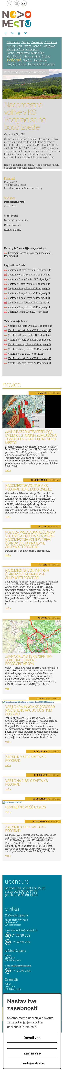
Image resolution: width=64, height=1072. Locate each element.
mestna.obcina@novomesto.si (24, 930)
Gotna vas (49, 46)
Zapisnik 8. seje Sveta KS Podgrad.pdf (29, 279)
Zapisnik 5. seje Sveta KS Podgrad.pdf (29, 293)
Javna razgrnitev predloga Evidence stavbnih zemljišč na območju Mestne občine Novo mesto (31, 437)
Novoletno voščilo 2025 (25, 807)
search (9, 3)
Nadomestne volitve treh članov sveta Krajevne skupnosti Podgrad (27, 574)
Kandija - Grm (15, 49)
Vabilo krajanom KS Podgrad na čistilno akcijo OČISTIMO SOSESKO (29, 710)
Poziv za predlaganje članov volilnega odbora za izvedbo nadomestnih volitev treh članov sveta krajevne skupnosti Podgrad (30, 539)
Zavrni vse (32, 1053)
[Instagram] (12, 33)
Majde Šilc (37, 53)
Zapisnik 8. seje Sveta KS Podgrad (25, 829)
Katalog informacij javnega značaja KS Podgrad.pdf (27, 254)
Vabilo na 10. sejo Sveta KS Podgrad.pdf (30, 325)
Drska (27, 46)
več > (8, 470)
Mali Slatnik (14, 56)
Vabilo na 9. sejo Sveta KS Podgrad (26, 782)
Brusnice (37, 42)
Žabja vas (49, 64)
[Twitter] (25, 33)
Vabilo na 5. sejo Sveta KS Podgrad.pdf (29, 349)
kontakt (17, 3)
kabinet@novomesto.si (21, 965)
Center (11, 46)
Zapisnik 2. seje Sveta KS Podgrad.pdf (29, 307)
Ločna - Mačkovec (18, 53)
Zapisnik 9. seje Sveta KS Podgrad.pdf (29, 274)
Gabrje (37, 46)
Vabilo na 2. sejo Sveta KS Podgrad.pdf (29, 362)
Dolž (19, 46)
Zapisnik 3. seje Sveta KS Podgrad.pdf (29, 302)
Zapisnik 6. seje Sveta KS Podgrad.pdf (29, 288)
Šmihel (22, 64)
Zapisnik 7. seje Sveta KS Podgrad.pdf (29, 283)
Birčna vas (13, 42)
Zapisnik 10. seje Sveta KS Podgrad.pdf (29, 269)
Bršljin (25, 42)
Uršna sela (35, 64)
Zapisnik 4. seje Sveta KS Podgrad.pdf (29, 297)
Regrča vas (40, 60)
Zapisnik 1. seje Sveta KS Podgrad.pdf (28, 311)
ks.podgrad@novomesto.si (27, 188)
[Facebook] (5, 33)
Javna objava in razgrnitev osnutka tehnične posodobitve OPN (28, 660)
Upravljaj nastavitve (32, 1063)
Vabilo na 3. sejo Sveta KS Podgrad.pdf (29, 358)
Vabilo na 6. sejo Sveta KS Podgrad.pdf (29, 344)
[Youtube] (19, 33)
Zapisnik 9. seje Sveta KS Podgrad (25, 759)
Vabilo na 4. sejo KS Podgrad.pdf (26, 353)
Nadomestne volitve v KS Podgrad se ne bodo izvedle (28, 487)
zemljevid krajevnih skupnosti (25, 72)
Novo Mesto (24, 19)
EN (24, 3)
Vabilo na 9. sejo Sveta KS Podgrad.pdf (29, 330)
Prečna (27, 60)
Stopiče (11, 64)
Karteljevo (31, 49)
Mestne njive (31, 56)
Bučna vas (50, 42)
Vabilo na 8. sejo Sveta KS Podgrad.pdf (29, 335)
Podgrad (14, 59)
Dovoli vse (32, 1038)
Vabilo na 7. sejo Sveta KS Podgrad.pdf (29, 339)
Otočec (46, 56)
